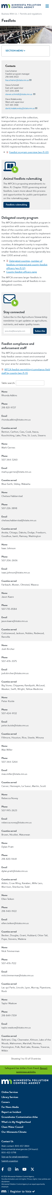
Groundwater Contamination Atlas (19, 1117)
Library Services (9, 1097)
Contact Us (7, 1141)
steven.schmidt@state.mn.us (19, 94)
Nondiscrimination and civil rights (13, 1179)
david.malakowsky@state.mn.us (20, 108)
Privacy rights (32, 1179)
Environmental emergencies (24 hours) (19, 1149)
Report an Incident (11, 1112)
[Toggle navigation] (47, 6)
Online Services (9, 1092)
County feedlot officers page (21, 271)
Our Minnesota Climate (13, 1132)
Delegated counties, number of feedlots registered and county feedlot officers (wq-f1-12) (26, 264)
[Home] (21, 6)
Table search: (8, 383)
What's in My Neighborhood (16, 1122)
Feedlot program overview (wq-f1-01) (29, 152)
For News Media (10, 1107)
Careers (5, 1102)
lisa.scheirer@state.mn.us (17, 80)
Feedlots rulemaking (16, 204)
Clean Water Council (12, 1127)
